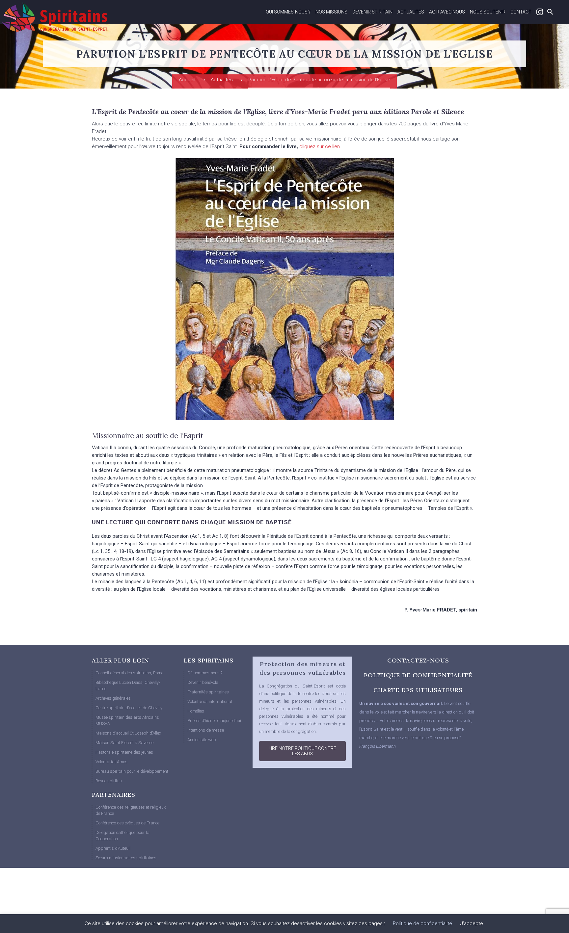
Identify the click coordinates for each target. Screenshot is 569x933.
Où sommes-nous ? (204, 672)
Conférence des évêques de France (127, 822)
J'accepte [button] (471, 923)
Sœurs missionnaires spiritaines (125, 857)
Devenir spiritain (372, 11)
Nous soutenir (487, 11)
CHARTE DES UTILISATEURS (418, 690)
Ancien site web (201, 739)
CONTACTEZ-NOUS (418, 660)
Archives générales (113, 698)
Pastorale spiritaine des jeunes (124, 752)
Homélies (195, 711)
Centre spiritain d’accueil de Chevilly (128, 707)
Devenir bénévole (202, 682)
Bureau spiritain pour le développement (131, 771)
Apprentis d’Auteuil (112, 848)
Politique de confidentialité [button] (422, 923)
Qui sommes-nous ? (288, 11)
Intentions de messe (205, 730)
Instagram (539, 12)
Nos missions (331, 11)
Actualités (410, 11)
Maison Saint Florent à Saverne (124, 742)
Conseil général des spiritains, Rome (129, 672)
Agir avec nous (447, 11)
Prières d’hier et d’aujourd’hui (214, 720)
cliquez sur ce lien (319, 146)
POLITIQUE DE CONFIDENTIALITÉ (418, 675)
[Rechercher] (549, 12)
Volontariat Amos (111, 761)
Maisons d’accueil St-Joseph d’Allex (128, 733)
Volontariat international (209, 701)
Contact (520, 11)
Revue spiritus (108, 780)
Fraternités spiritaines (208, 691)
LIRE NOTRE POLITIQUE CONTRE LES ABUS (302, 751)
